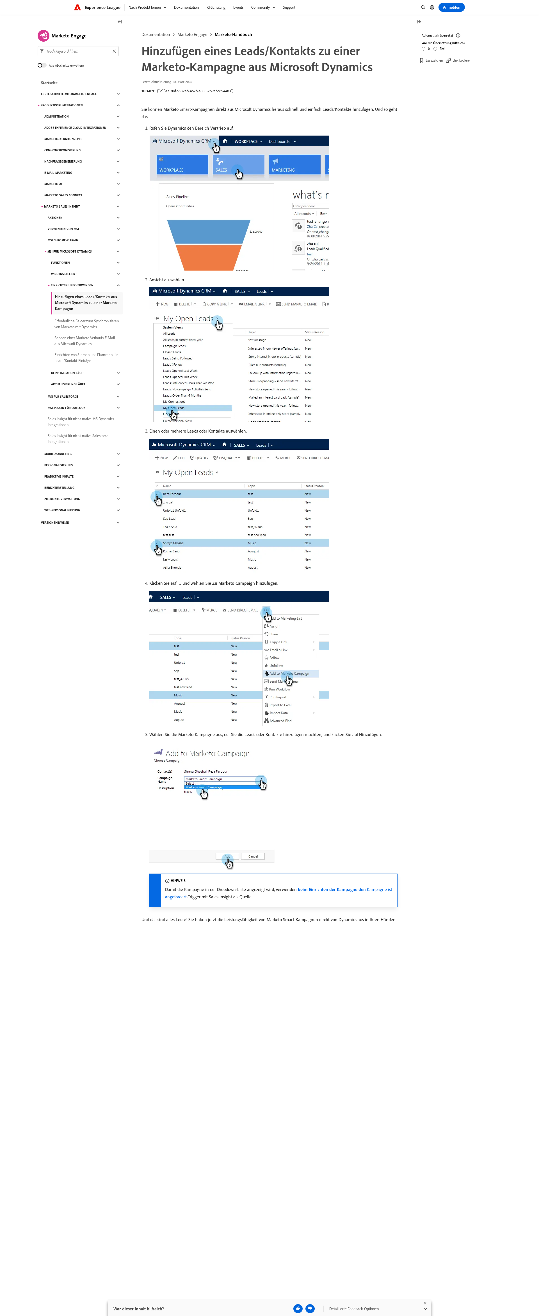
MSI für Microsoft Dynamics (69, 251)
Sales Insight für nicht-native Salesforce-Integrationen (78, 438)
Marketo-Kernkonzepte (63, 139)
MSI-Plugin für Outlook (67, 408)
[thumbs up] (298, 1308)
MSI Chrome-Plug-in (63, 240)
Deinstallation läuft (68, 373)
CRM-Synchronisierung (62, 150)
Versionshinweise (55, 523)
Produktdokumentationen (62, 105)
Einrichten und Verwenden (72, 285)
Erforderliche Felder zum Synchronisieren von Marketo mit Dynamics (86, 323)
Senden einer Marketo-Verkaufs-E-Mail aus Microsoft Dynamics (84, 340)
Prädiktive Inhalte (59, 476)
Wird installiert (64, 274)
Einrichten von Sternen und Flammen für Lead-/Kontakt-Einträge (86, 357)
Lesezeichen (434, 60)
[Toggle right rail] (419, 22)
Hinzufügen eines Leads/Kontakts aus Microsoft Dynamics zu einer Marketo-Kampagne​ (86, 302)
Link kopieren (462, 60)
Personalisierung (58, 465)
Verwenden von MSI (63, 229)
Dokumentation (155, 34)
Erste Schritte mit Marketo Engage (69, 94)
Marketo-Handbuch (233, 34)
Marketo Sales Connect (63, 195)
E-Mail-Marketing (58, 173)
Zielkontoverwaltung (62, 499)
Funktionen (60, 263)
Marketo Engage (192, 34)
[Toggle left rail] (120, 22)
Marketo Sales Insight (62, 206)
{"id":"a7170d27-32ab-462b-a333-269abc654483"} (195, 90)
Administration (56, 116)
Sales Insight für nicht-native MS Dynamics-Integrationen (81, 421)
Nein (443, 48)
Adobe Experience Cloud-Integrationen (75, 128)
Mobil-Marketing (58, 454)
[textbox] (78, 51)
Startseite (49, 82)
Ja (429, 48)
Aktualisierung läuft (68, 384)
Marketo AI (53, 184)
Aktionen (55, 218)
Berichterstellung (59, 488)
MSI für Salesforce (63, 397)
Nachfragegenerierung (63, 161)
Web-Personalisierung (62, 510)
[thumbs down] (310, 1308)
